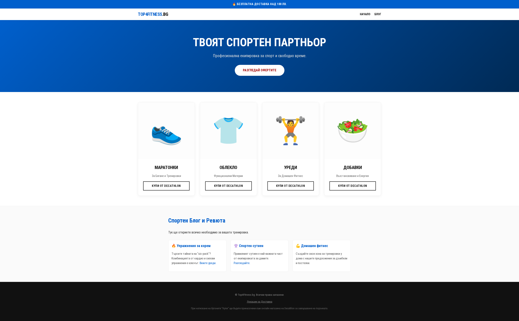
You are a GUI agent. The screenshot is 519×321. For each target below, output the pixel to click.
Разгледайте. (242, 263)
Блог (377, 14)
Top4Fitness (153, 14)
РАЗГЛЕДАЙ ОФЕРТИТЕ (259, 70)
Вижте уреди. (208, 263)
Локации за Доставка (259, 301)
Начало (365, 14)
